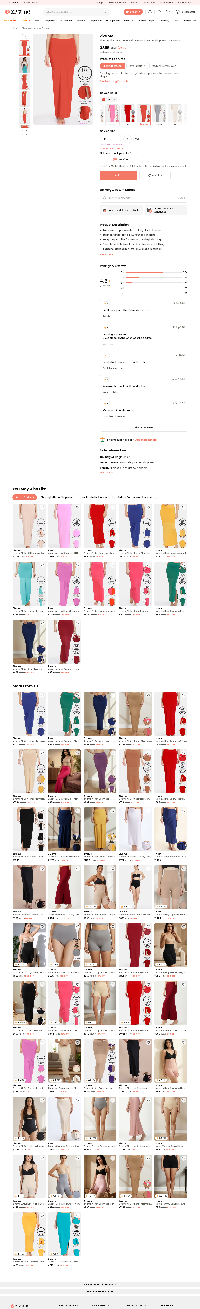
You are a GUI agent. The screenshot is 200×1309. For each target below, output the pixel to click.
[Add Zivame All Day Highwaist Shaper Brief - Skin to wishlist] (183, 1215)
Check (181, 198)
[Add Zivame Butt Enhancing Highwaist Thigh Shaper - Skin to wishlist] (42, 1158)
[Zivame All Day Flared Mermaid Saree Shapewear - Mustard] (170, 526)
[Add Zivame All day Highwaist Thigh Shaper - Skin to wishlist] (112, 868)
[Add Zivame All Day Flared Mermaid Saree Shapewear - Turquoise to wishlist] (42, 565)
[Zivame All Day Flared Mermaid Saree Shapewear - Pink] (64, 584)
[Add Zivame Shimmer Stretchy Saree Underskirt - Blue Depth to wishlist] (183, 810)
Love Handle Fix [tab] (137, 65)
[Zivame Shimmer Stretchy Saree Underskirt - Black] (29, 887)
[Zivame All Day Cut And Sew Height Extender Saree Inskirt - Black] (29, 829)
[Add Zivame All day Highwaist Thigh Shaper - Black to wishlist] (42, 926)
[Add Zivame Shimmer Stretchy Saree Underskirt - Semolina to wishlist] (77, 1100)
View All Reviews (144, 427)
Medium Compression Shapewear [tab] (135, 497)
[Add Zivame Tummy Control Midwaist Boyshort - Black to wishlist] (183, 1158)
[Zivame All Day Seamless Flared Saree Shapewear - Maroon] (64, 642)
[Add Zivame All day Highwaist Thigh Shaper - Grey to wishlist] (77, 1158)
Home (15, 28)
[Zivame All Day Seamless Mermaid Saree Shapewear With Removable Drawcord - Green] (170, 584)
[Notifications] (150, 12)
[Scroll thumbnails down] (25, 132)
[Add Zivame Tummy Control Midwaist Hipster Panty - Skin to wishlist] (183, 1100)
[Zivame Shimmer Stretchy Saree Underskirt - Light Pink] (135, 1119)
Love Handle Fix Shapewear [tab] (95, 497)
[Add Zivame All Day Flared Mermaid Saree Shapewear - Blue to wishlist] (148, 507)
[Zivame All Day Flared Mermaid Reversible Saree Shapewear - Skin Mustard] (29, 771)
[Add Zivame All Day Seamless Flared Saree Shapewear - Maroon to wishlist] (77, 622)
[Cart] (168, 12)
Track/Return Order (116, 2)
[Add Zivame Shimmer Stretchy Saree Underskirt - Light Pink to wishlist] (148, 1100)
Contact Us (135, 2)
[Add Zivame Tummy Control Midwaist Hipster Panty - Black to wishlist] (148, 868)
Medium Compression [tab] (164, 65)
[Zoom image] (63, 79)
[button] (106, 11)
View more (106, 254)
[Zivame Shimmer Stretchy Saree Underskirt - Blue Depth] (170, 829)
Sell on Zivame (166, 2)
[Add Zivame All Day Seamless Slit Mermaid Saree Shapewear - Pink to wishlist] (77, 507)
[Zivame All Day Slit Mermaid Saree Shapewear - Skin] (29, 526)
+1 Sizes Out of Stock (111, 148)
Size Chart (124, 159)
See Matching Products (114, 81)
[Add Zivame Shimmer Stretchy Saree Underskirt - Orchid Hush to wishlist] (148, 810)
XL (127, 139)
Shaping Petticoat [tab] (112, 65)
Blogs (100, 2)
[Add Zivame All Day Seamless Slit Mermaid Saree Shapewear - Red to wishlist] (112, 507)
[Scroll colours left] (103, 115)
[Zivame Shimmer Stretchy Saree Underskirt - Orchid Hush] (135, 829)
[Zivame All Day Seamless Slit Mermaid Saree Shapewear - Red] (100, 526)
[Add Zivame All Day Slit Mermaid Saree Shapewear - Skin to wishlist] (42, 507)
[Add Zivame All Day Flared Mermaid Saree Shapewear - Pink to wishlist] (77, 565)
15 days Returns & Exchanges (164, 210)
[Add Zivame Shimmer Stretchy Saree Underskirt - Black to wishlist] (42, 868)
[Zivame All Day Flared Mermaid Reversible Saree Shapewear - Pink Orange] (100, 584)
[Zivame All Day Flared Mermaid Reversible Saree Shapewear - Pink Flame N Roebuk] (135, 714)
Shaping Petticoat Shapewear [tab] (57, 497)
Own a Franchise (185, 2)
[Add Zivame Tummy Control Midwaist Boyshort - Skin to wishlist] (112, 984)
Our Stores (149, 2)
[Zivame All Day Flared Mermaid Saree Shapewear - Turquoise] (29, 584)
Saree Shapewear (44, 28)
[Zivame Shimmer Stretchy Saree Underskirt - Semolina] (64, 1119)
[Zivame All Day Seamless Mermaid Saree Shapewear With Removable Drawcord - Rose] (64, 771)
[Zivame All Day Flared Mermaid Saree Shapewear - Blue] (135, 526)
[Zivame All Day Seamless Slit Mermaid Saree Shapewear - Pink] (64, 526)
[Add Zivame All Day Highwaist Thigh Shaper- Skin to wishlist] (183, 868)
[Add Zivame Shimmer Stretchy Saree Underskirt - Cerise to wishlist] (77, 868)
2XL (137, 139)
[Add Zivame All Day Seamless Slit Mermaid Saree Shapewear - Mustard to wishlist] (42, 1215)
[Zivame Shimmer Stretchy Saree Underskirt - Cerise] (64, 887)
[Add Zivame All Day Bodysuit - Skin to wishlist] (183, 1273)
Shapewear (27, 28)
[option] (24, 48)
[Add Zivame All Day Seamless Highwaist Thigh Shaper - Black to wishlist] (183, 926)
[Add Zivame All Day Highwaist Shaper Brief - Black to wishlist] (42, 1100)
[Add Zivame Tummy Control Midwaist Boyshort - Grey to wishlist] (112, 926)
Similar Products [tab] (24, 497)
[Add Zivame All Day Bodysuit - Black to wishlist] (148, 1215)
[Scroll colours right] (184, 115)
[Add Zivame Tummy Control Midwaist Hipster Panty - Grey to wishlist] (77, 926)
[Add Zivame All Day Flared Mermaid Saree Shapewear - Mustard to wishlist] (183, 507)
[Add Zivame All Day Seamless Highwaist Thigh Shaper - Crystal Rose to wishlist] (112, 1158)
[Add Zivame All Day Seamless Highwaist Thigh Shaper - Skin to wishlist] (183, 1042)
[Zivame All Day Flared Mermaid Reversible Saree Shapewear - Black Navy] (64, 829)
